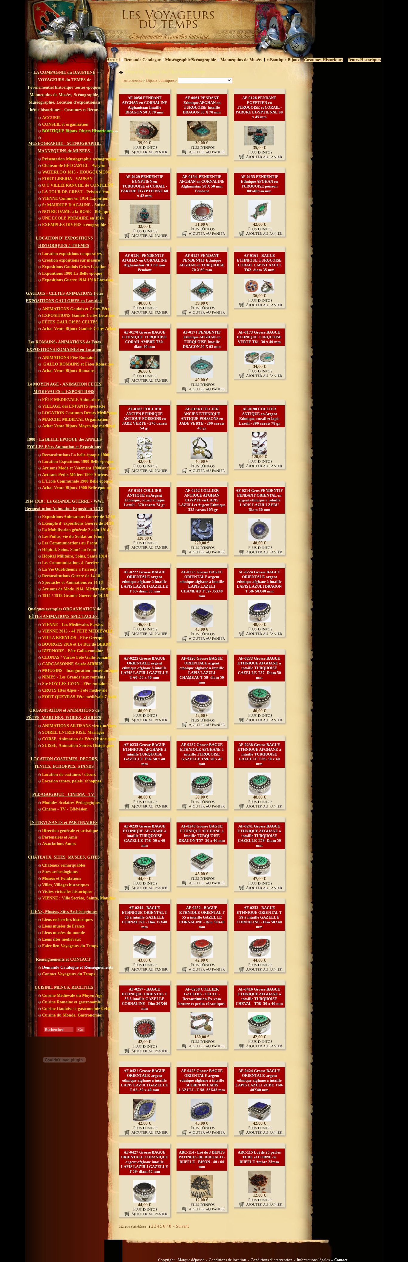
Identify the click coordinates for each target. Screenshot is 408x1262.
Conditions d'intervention (271, 1260)
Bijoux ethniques (160, 80)
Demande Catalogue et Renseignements (77, 967)
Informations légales (313, 1260)
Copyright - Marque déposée (181, 1260)
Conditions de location (227, 1260)
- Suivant (180, 1226)
